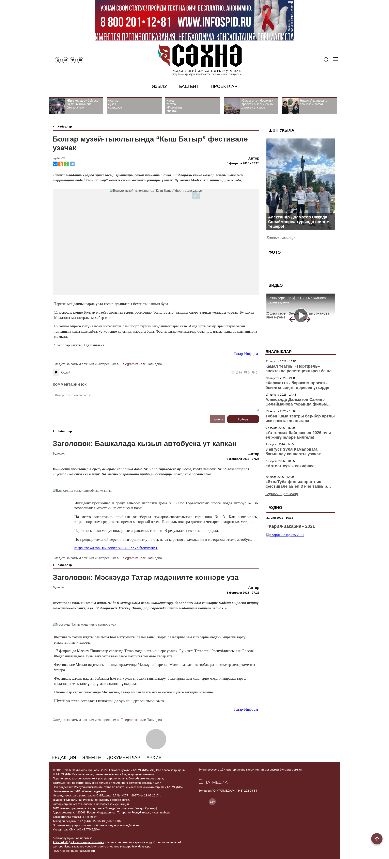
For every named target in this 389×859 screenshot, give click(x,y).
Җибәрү (243, 419)
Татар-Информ (246, 353)
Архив (154, 757)
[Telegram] (72, 164)
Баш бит (189, 86)
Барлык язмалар (280, 238)
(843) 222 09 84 (246, 790)
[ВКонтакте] (55, 164)
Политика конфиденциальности (74, 850)
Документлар (123, 757)
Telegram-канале (133, 364)
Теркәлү (217, 419)
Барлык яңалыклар (281, 494)
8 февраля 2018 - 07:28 (243, 163)
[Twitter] (73, 60)
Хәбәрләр (65, 126)
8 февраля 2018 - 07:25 (243, 458)
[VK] (65, 60)
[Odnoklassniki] (58, 60)
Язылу (159, 86)
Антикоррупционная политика (72, 838)
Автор (253, 158)
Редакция (64, 757)
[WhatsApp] (66, 164)
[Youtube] (80, 60)
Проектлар (224, 86)
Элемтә (91, 757)
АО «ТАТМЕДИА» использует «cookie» (78, 842)
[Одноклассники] (60, 164)
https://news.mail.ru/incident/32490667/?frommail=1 (116, 548)
